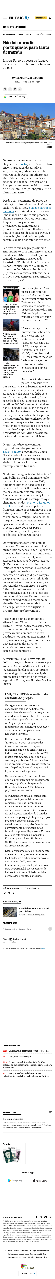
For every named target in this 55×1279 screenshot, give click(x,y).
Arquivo (7, 1144)
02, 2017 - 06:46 (30, 82)
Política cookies (43, 1251)
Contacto (9, 1251)
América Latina (9, 34)
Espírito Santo (12, 451)
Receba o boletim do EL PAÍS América (23, 888)
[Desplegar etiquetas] (50, 929)
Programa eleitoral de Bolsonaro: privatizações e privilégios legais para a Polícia (26, 1074)
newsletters (9, 1112)
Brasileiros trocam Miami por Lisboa (34, 910)
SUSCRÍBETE (41, 18)
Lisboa (22, 929)
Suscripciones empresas (17, 1257)
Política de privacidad (16, 1254)
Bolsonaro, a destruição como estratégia (29, 1051)
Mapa (27, 1254)
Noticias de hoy (41, 1257)
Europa (28, 34)
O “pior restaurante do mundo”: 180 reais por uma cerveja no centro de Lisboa (11, 370)
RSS (28, 1257)
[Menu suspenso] (5, 18)
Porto (23, 164)
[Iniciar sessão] (50, 18)
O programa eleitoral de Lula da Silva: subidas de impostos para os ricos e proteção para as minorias (27, 1065)
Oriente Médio (38, 34)
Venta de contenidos (20, 1251)
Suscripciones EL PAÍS (38, 1254)
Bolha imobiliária (10, 929)
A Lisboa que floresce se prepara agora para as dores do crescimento (11, 338)
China (49, 34)
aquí (43, 948)
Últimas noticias (11, 1046)
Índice (32, 1257)
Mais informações (9, 942)
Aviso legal (32, 1251)
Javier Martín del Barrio (27, 78)
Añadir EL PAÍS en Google (16, 97)
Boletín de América (13, 1119)
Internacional (14, 27)
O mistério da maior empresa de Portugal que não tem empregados (11, 309)
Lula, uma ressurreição (20, 1056)
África (20, 34)
